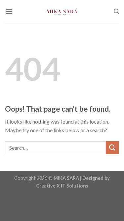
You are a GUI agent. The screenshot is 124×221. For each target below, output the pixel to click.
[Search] (116, 11)
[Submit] (112, 147)
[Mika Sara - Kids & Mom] (62, 11)
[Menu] (9, 11)
